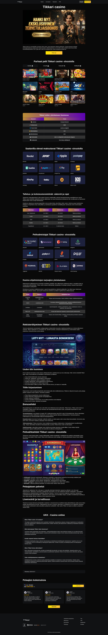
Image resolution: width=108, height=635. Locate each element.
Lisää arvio (78, 585)
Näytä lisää (54, 606)
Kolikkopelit (76, 65)
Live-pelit (45, 65)
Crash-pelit (61, 65)
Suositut (29, 65)
